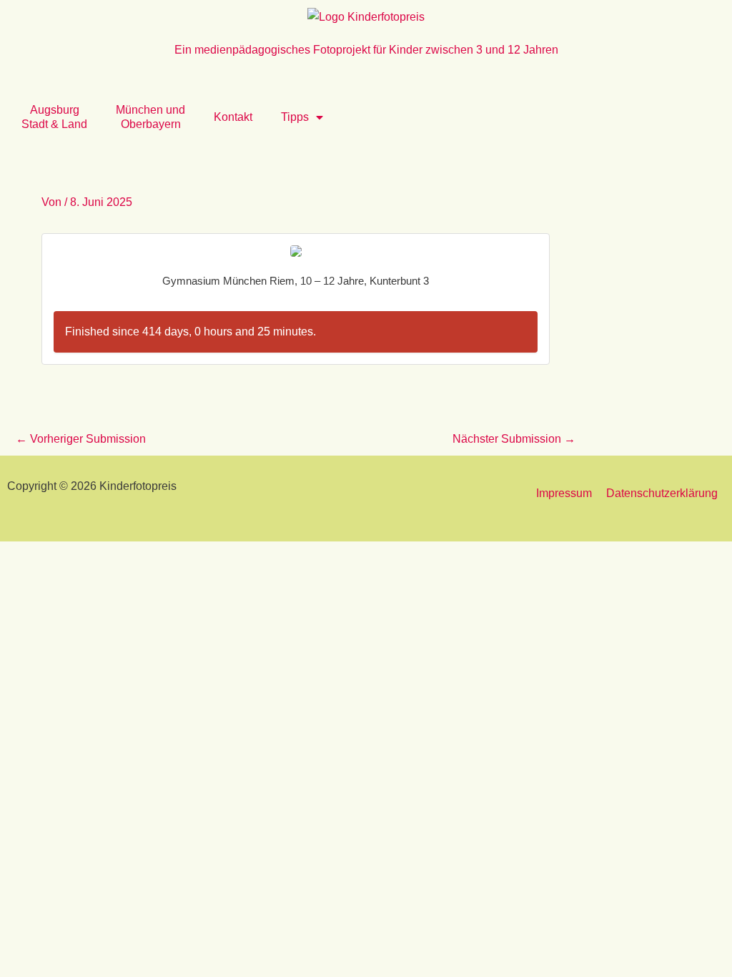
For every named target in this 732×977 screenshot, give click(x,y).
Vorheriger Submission (81, 439)
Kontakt (233, 117)
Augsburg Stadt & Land (54, 117)
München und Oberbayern (150, 117)
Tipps (295, 117)
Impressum (564, 493)
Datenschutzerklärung (662, 493)
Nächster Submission (513, 439)
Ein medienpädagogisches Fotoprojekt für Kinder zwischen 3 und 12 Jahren (366, 50)
